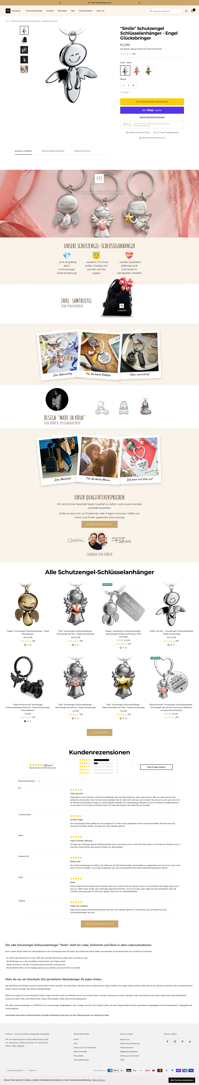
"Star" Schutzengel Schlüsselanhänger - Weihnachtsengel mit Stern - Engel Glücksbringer (123, 706)
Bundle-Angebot (23, 151)
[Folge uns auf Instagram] (175, 1041)
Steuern (134, 49)
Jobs (75, 1043)
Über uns (101, 11)
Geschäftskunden (81, 1060)
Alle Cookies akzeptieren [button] (181, 1080)
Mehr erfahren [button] (98, 1080)
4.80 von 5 (48, 765)
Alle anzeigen (100, 732)
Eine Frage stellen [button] (156, 767)
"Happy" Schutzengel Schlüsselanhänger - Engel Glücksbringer (27, 632)
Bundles (50, 11)
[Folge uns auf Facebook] (167, 1041)
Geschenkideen (85, 11)
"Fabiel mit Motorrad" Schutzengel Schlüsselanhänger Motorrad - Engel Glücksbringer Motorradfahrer (28, 707)
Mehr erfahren (18, 1046)
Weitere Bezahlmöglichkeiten (152, 117)
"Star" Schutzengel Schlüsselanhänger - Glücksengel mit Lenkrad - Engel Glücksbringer (75, 706)
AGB (122, 1060)
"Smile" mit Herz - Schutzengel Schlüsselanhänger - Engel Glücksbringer (171, 632)
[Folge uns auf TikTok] (190, 1041)
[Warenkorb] (192, 11)
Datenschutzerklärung (129, 1043)
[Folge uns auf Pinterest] (182, 1041)
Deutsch (32, 1070)
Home (76, 1039)
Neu (73, 11)
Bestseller (62, 11)
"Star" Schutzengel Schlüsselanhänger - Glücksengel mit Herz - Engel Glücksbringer (75, 632)
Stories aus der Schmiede (85, 1047)
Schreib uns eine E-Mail (99, 524)
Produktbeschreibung (53, 151)
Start (7, 21)
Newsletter (79, 1056)
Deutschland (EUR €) (15, 1070)
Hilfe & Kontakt (80, 1051)
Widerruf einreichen (129, 1051)
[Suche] (150, 11)
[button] (84, 760)
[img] (76, 790)
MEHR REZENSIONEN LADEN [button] (100, 924)
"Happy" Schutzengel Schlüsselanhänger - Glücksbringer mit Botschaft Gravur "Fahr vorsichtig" (123, 634)
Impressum (124, 1039)
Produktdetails (82, 151)
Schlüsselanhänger (34, 11)
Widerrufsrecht (126, 1047)
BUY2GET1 (112, 2)
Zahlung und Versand (129, 1056)
